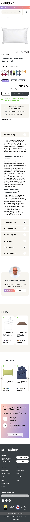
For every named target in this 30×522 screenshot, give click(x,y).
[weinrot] (5, 74)
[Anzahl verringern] (2, 94)
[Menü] (26, 12)
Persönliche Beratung (11, 7)
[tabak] (8, 71)
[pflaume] (11, 71)
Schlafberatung (5, 470)
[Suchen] (19, 12)
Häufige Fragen (5, 483)
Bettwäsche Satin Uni (7, 335)
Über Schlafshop (20, 470)
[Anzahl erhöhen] (8, 94)
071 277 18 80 (10, 290)
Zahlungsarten (4, 476)
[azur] (17, 74)
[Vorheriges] (1, 378)
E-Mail (20, 290)
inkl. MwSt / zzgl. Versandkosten (19, 88)
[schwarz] (14, 74)
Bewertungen (9, 247)
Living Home (5, 54)
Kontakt (3, 486)
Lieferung (8, 241)
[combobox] (9, 12)
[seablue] (17, 71)
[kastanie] (2, 74)
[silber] (8, 74)
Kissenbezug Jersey (7, 384)
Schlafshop (13, 516)
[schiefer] (19, 71)
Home (2, 17)
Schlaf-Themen (20, 476)
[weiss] (5, 71)
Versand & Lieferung (6, 473)
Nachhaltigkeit (10, 235)
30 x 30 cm (5, 80)
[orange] (25, 71)
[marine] (19, 74)
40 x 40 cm (22, 80)
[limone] (14, 71)
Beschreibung (9, 135)
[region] (15, 36)
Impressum (20, 513)
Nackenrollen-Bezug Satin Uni (21, 336)
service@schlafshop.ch (15, 428)
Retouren (3, 480)
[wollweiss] (2, 71)
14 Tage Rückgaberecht (15, 114)
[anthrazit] (11, 74)
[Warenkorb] (26, 3)
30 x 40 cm (14, 80)
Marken (18, 473)
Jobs (17, 480)
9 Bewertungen (14, 66)
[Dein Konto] (22, 3)
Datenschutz (10, 513)
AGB (15, 513)
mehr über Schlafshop (15, 434)
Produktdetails (10, 222)
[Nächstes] (28, 378)
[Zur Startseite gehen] (7, 3)
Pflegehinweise (10, 228)
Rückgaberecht (10, 253)
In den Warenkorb (19, 94)
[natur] (22, 71)
